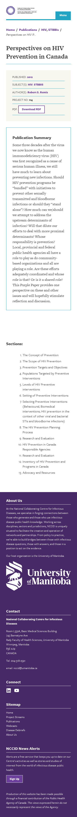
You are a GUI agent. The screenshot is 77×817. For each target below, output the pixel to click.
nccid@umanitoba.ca (25, 668)
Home (9, 712)
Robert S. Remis (38, 92)
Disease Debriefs (15, 730)
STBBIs (38, 84)
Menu (63, 15)
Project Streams (15, 717)
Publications (13, 721)
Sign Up (14, 779)
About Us (11, 735)
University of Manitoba (51, 556)
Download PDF (31, 109)
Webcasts (11, 726)
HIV (30, 84)
